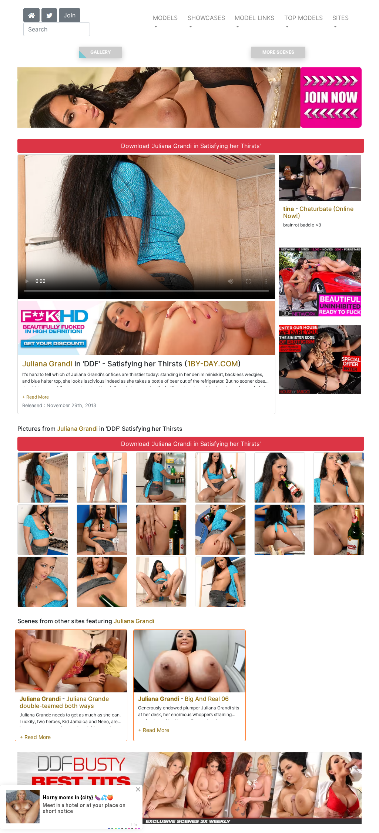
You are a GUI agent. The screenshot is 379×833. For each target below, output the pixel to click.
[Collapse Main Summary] (35, 397)
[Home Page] (31, 14)
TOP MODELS (303, 17)
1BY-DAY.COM (212, 363)
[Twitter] (49, 14)
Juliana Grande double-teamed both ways (64, 702)
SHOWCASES (206, 17)
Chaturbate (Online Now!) (318, 212)
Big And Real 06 (207, 698)
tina (288, 208)
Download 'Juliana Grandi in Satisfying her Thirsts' (191, 146)
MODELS (165, 17)
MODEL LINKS (254, 17)
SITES (340, 17)
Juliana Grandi (47, 363)
